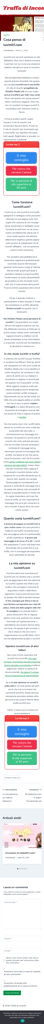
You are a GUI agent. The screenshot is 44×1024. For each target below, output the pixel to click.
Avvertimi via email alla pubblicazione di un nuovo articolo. (20, 984)
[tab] (17, 868)
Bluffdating (9, 50)
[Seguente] (38, 845)
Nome (8, 938)
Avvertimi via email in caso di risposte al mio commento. (22, 973)
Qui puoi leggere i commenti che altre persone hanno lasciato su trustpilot (22, 662)
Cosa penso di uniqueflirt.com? (20, 852)
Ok (22, 1021)
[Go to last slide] (6, 845)
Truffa (6, 35)
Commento (10, 902)
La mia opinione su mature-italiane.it (10, 796)
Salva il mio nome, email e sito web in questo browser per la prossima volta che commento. (22, 960)
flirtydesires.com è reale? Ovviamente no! (33, 796)
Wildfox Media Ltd (12, 778)
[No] (41, 1017)
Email (8, 950)
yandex (22, 417)
